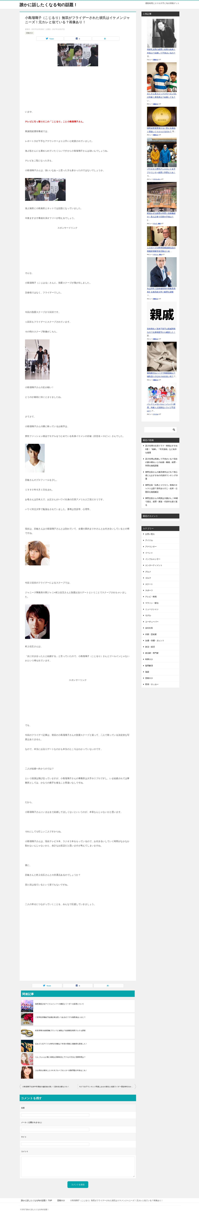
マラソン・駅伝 (157, 254)
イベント (149, 553)
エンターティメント (153, 565)
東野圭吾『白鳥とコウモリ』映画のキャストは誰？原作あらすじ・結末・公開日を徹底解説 (161, 488)
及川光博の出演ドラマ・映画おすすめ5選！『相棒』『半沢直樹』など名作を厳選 (161, 449)
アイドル (155, 414)
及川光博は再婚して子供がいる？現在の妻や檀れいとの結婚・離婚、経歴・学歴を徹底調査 (161, 462)
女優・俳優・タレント (154, 640)
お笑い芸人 (150, 534)
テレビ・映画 (157, 223)
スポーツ (149, 590)
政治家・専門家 (152, 653)
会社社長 (149, 628)
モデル (148, 615)
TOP (36, 1200)
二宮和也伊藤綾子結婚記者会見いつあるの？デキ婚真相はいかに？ (60, 1017)
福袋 (147, 672)
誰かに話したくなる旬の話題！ (49, 4)
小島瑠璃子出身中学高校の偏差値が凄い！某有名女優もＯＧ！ (45, 1087)
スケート (149, 584)
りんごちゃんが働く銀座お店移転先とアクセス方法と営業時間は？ (60, 1057)
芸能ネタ (29, 33)
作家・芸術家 (151, 634)
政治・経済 (150, 647)
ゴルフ (148, 578)
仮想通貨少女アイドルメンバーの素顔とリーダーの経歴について (59, 1004)
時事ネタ (155, 135)
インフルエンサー (152, 559)
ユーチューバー (152, 622)
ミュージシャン (152, 609)
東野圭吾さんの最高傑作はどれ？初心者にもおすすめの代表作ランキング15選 (161, 475)
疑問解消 (149, 666)
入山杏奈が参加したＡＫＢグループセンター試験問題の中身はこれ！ (61, 1070)
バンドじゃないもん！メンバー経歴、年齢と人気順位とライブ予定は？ (161, 407)
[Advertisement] (78, 89)
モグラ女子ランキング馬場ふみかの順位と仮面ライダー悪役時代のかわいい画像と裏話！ (107, 1087)
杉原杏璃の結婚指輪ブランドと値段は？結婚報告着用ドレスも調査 (60, 1030)
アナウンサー (157, 179)
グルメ (148, 572)
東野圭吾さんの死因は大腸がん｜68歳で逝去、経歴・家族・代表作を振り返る (161, 501)
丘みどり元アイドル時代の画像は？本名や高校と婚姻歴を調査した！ (61, 1044)
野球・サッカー (152, 684)
